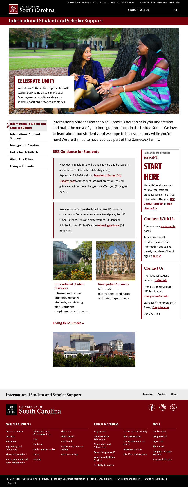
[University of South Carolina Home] (32, 9)
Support (56, 20)
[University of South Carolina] (33, 409)
